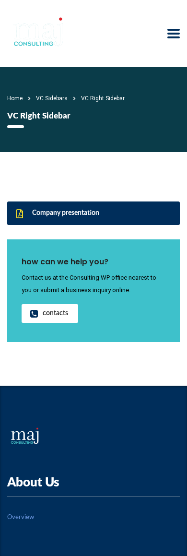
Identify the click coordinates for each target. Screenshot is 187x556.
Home (15, 98)
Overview (20, 517)
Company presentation (65, 213)
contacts (55, 313)
